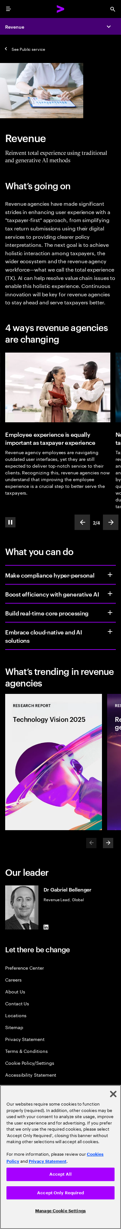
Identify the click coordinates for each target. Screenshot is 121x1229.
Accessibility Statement (30, 1074)
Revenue (14, 26)
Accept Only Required (60, 1193)
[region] (60, 1157)
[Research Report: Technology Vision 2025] (53, 762)
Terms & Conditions (26, 1050)
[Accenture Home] (60, 9)
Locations (15, 1015)
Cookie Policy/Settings (29, 1062)
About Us (15, 991)
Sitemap (14, 1027)
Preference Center (24, 967)
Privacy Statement (25, 1039)
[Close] (113, 1094)
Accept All (60, 1174)
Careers (13, 979)
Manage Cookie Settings (60, 1211)
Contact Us (17, 1003)
